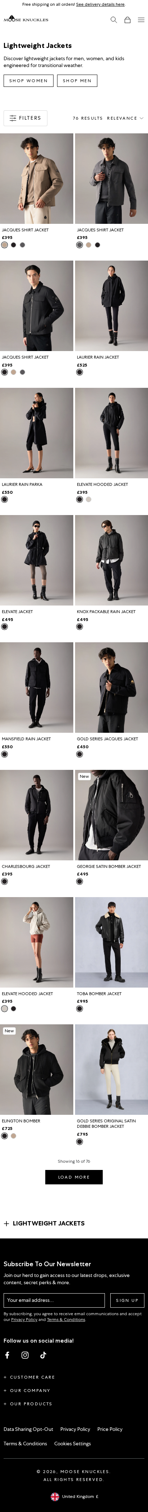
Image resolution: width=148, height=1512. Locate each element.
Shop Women (28, 81)
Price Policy (109, 1429)
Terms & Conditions (66, 1319)
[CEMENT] (22, 245)
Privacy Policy (24, 1319)
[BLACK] (13, 245)
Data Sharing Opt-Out (28, 1429)
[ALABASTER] (88, 499)
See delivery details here (100, 4)
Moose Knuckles (85, 1472)
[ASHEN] (4, 245)
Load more (74, 1177)
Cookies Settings (72, 1443)
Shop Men (77, 81)
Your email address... (30, 1300)
